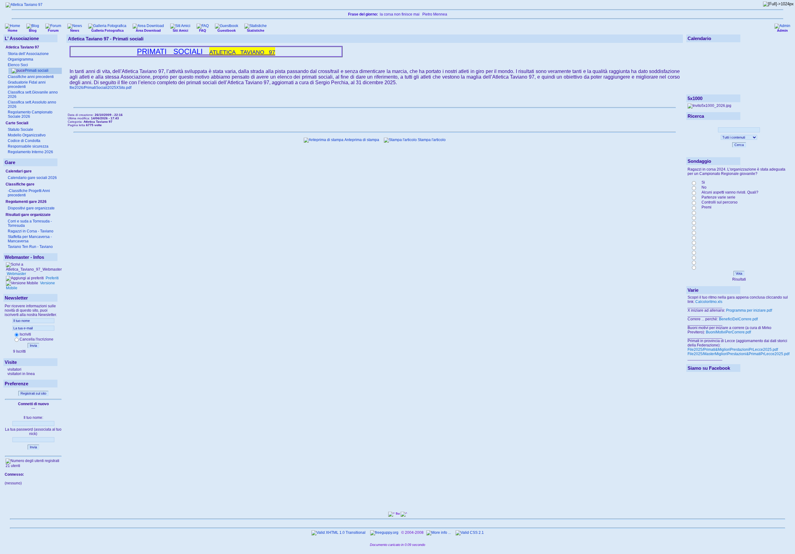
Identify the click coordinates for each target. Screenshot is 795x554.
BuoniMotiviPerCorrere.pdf (728, 332)
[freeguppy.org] (384, 532)
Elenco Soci (18, 65)
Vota (739, 273)
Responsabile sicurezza (28, 146)
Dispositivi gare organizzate (31, 208)
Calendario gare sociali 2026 (32, 178)
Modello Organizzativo (27, 135)
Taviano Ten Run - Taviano (30, 247)
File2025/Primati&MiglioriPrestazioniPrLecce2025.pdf (733, 349)
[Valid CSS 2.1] (469, 532)
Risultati (739, 279)
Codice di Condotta (24, 141)
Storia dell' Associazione (28, 54)
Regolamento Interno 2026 (30, 152)
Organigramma (20, 59)
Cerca (739, 145)
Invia (33, 345)
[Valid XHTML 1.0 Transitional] (338, 532)
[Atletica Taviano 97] (24, 4)
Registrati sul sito (33, 393)
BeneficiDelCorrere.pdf (738, 319)
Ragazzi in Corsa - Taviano (30, 231)
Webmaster (16, 274)
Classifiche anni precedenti (31, 77)
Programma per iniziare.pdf (749, 310)
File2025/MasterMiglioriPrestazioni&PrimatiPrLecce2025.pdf (738, 354)
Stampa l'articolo (431, 140)
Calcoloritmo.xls (708, 302)
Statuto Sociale (20, 129)
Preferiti (52, 278)
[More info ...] (439, 532)
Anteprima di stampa (361, 140)
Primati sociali (36, 70)
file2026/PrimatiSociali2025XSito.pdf (100, 87)
